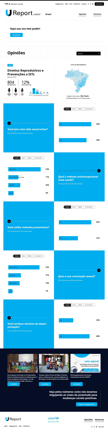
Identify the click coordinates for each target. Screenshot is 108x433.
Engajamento (59, 4)
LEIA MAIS (13, 384)
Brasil (48, 14)
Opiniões (82, 14)
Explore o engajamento (86, 404)
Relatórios (77, 4)
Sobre (66, 4)
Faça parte (99, 4)
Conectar (101, 427)
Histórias (97, 14)
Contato (83, 4)
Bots (71, 4)
